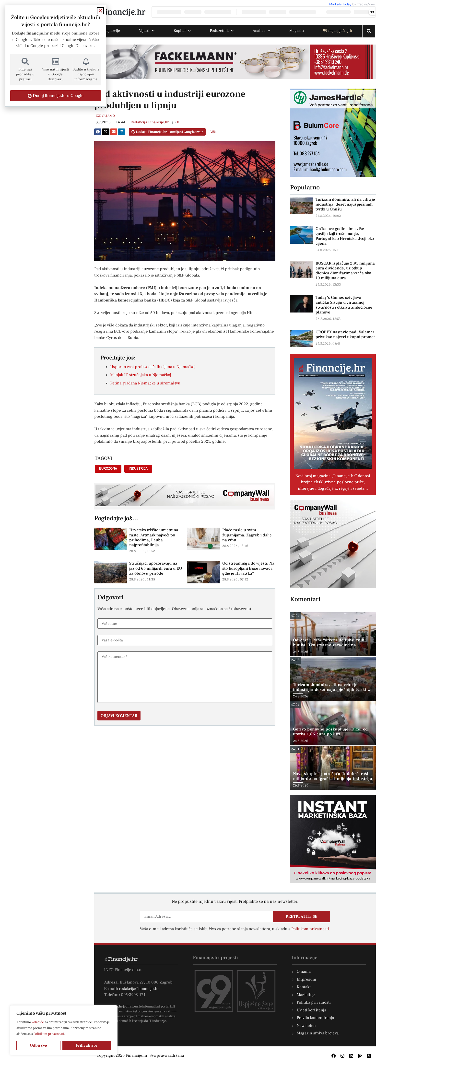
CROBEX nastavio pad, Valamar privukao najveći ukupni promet (345, 334)
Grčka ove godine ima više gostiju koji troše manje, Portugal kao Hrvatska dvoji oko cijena (345, 236)
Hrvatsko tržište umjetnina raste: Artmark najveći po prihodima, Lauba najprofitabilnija (153, 537)
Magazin (296, 30)
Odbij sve (38, 1045)
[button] (97, 131)
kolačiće (38, 1022)
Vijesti (144, 30)
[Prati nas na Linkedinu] (351, 1055)
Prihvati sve (86, 1045)
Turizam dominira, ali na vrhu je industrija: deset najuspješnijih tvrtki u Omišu (345, 204)
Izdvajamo (105, 116)
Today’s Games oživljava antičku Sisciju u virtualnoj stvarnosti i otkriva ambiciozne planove (344, 305)
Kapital (180, 30)
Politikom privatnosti (49, 1034)
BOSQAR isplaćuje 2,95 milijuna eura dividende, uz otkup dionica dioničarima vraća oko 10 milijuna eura (345, 270)
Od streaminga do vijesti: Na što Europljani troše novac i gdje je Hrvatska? (248, 568)
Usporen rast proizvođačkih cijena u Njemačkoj (152, 367)
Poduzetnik (219, 30)
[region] (64, 1030)
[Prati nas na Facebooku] (333, 1055)
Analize (259, 30)
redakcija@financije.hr (139, 988)
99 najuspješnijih (337, 30)
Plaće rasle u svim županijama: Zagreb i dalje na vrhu (247, 535)
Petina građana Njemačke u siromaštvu (145, 383)
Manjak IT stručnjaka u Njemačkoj (140, 375)
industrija (138, 468)
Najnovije (112, 30)
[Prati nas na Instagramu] (342, 1055)
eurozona (108, 468)
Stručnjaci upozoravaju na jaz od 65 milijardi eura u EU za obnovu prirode (155, 568)
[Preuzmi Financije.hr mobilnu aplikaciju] (360, 1055)
